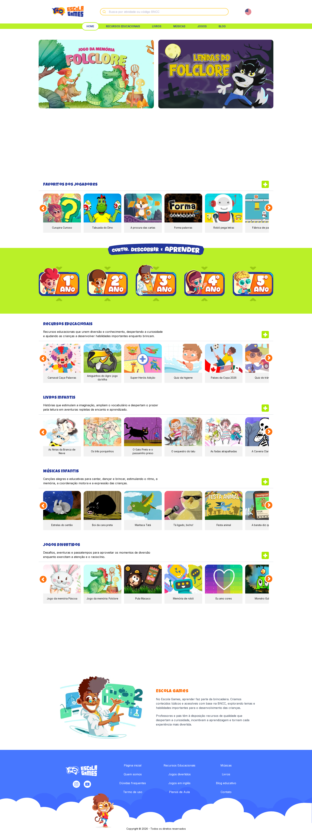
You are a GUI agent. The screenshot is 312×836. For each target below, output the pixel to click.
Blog (222, 26)
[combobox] (164, 11)
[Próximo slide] (269, 208)
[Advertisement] (156, 144)
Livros (156, 26)
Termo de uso (132, 792)
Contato (226, 792)
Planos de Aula (179, 792)
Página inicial (132, 765)
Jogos (202, 26)
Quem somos (133, 774)
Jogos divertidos (179, 774)
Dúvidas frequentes (132, 783)
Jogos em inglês (179, 783)
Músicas (179, 26)
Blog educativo (226, 783)
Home (90, 26)
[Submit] (104, 12)
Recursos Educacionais (123, 26)
